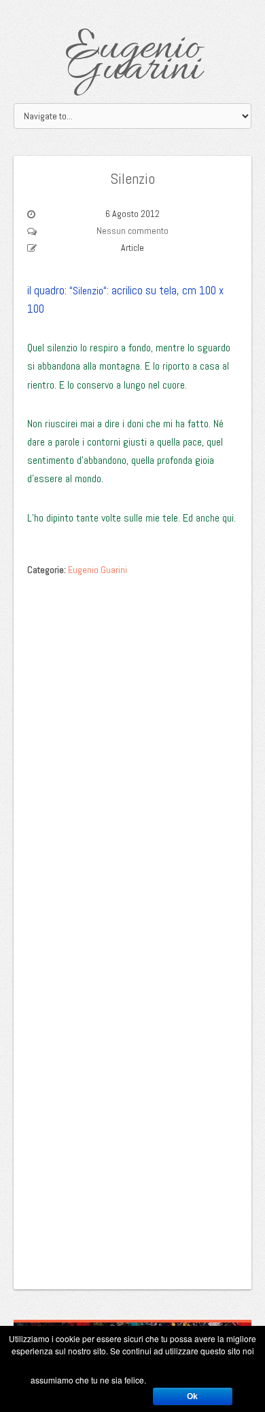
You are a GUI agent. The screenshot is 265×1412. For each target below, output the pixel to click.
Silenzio (132, 178)
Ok (192, 1396)
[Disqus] (132, 753)
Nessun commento (132, 230)
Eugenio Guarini (133, 59)
